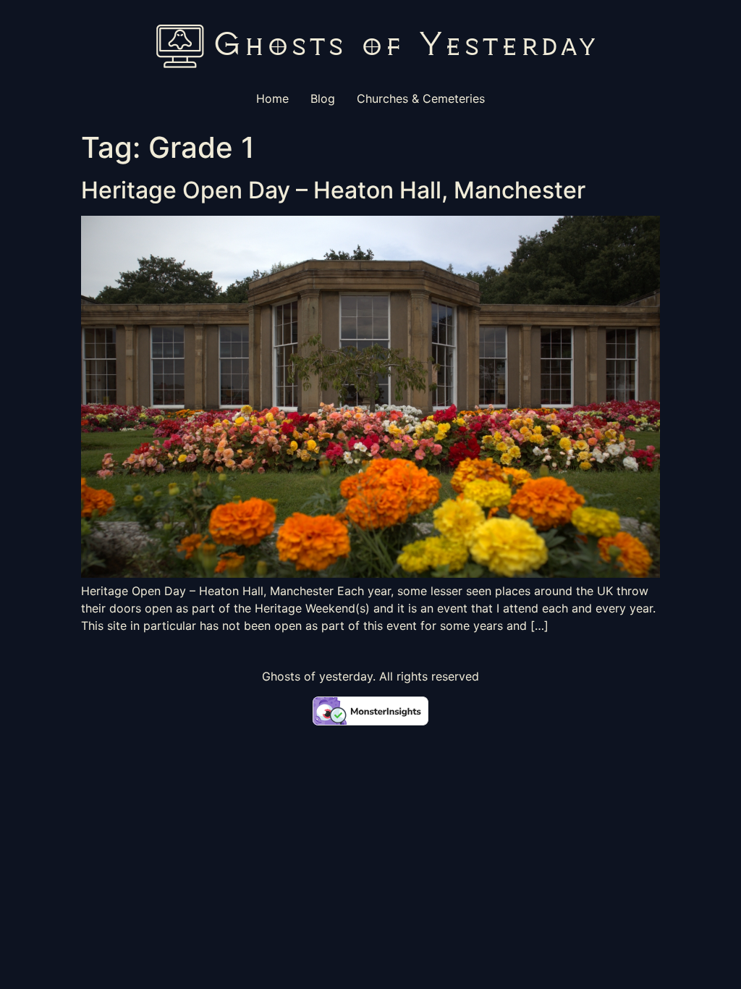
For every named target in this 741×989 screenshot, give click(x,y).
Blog (322, 98)
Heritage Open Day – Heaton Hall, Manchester (333, 190)
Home (272, 98)
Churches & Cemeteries (421, 98)
